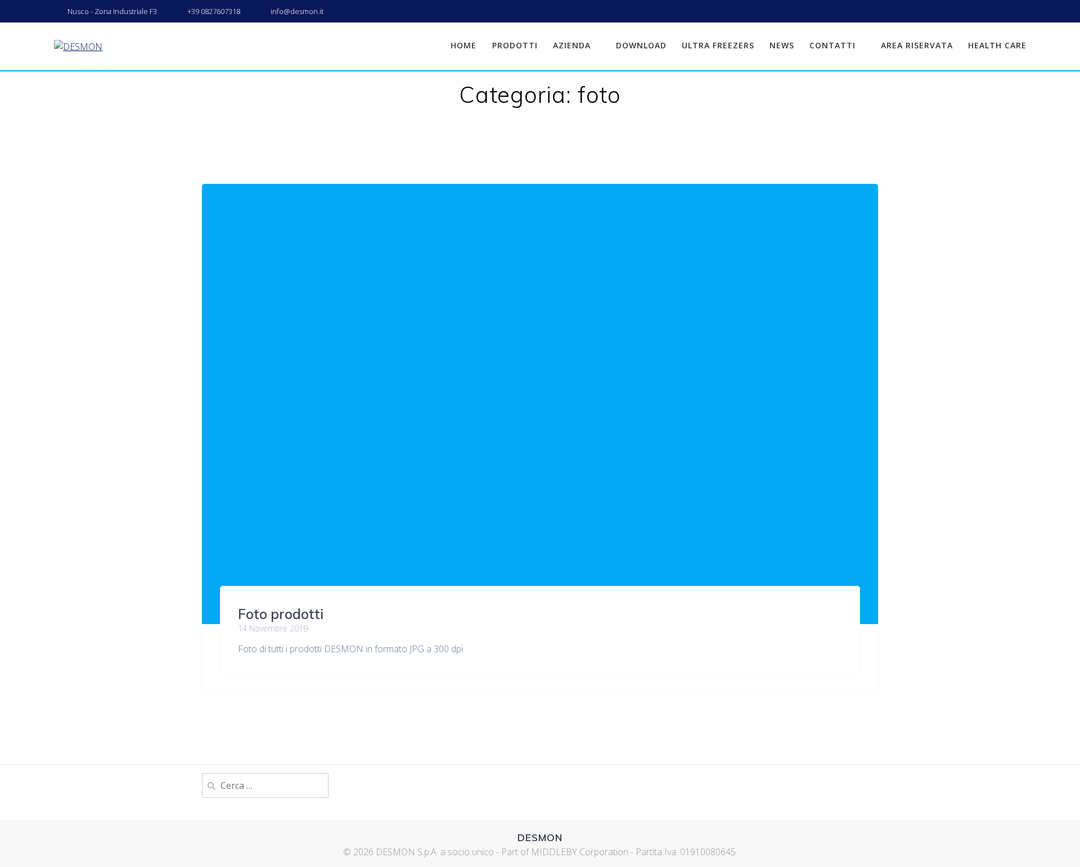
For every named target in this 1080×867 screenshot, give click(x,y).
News (782, 45)
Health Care (997, 45)
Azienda (572, 45)
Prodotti (515, 45)
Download (641, 45)
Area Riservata (917, 45)
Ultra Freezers (718, 45)
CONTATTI (832, 45)
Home (463, 45)
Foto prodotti (280, 614)
